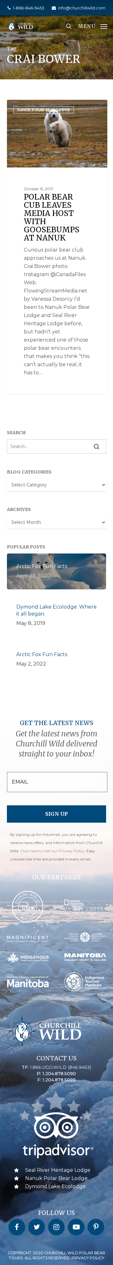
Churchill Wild (32, 107)
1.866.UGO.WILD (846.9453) (60, 1067)
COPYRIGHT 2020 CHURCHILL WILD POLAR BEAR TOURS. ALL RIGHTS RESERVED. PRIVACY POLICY (56, 1255)
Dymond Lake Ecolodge (55, 1186)
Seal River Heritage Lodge (57, 1170)
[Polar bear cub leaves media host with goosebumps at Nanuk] (57, 247)
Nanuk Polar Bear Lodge (56, 1178)
